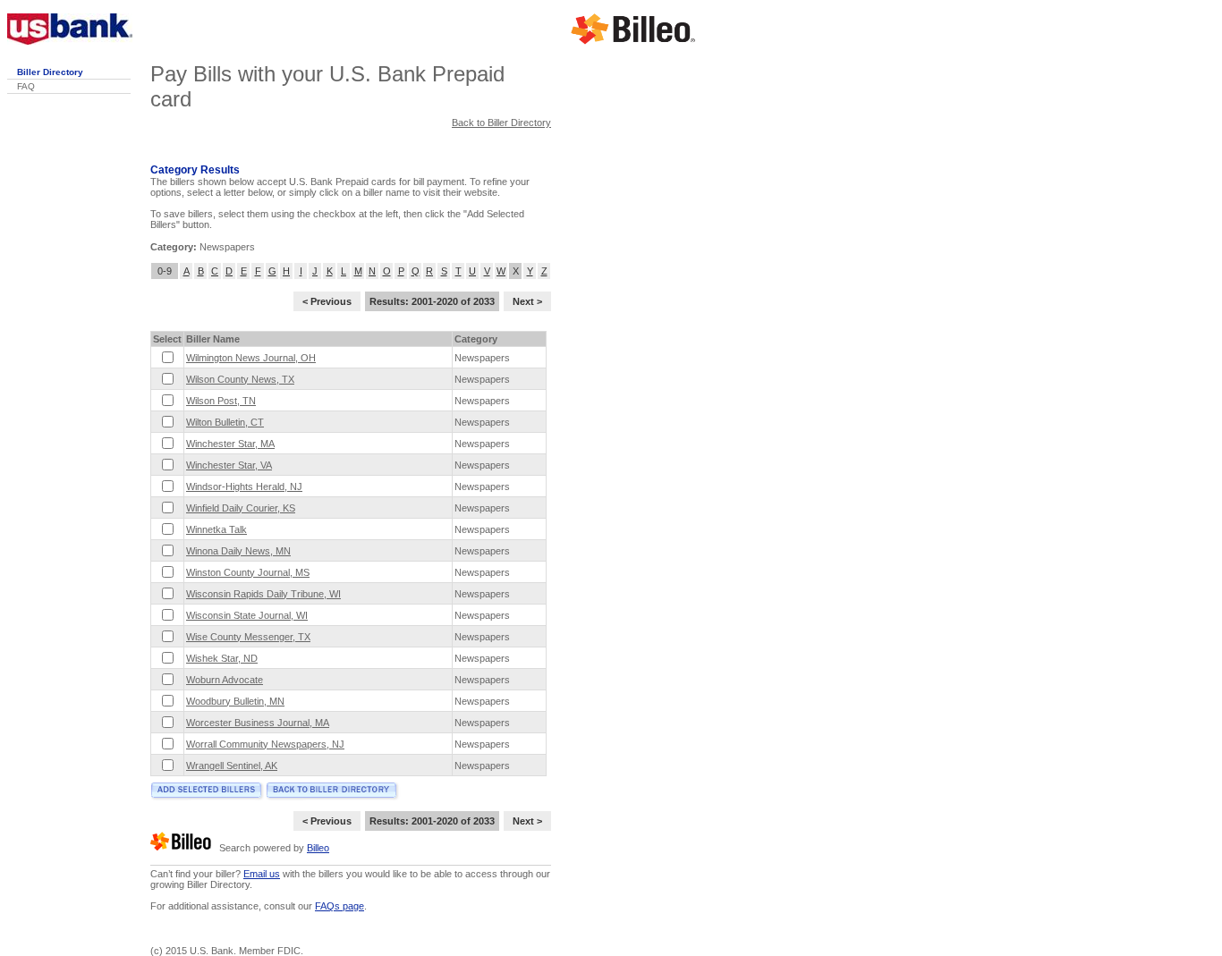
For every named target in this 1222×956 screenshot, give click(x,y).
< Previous (327, 301)
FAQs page (339, 906)
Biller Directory (50, 72)
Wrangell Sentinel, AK (231, 765)
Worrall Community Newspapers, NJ (265, 744)
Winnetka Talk (216, 529)
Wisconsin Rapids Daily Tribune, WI (263, 593)
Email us (261, 873)
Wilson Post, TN (221, 400)
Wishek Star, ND (222, 658)
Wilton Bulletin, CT (225, 422)
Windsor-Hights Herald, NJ (244, 486)
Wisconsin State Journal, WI (247, 615)
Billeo (318, 847)
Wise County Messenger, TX (248, 636)
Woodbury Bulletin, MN (235, 701)
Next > (527, 301)
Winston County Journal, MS (248, 572)
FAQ (26, 86)
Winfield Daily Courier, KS (240, 508)
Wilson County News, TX (240, 379)
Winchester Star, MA (230, 443)
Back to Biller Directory (501, 122)
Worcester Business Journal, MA (257, 722)
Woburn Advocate (224, 679)
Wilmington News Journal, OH (251, 357)
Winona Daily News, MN (238, 551)
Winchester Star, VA (229, 465)
